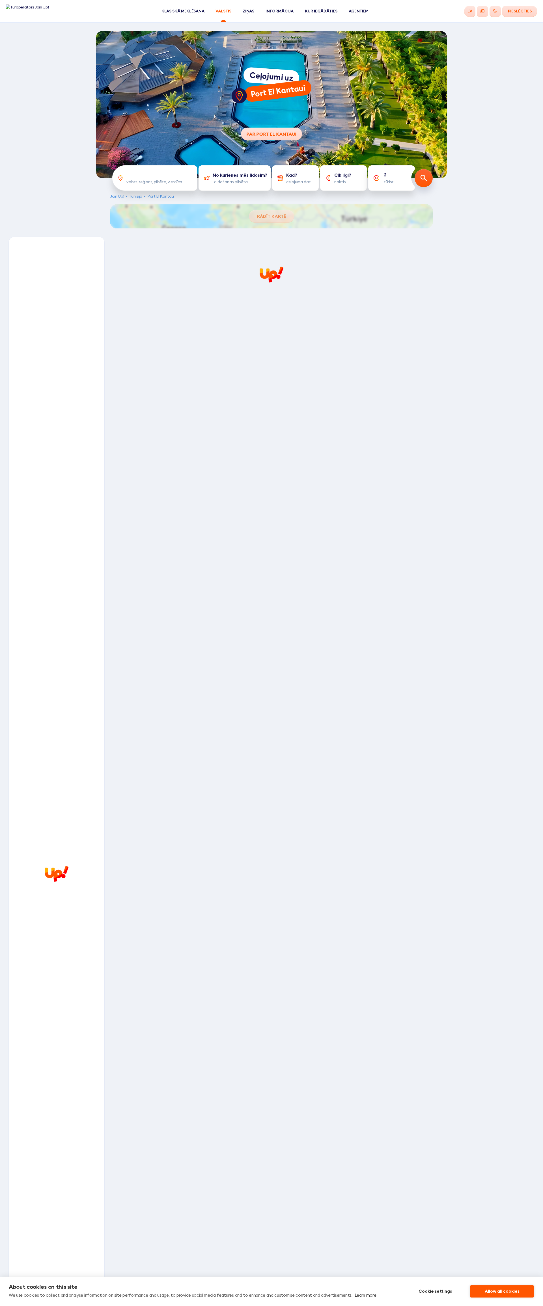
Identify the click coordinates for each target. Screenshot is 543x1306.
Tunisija (135, 196)
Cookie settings (435, 1291)
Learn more (365, 1295)
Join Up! (117, 196)
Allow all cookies (502, 1291)
